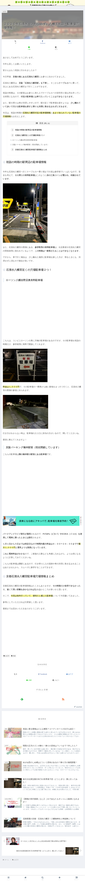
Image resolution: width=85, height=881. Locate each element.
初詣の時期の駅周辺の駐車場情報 (28, 130)
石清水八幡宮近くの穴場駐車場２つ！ (30, 135)
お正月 (7, 656)
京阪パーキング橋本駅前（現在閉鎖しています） (30, 144)
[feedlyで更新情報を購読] (22, 699)
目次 (41, 123)
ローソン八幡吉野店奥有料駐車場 (24, 140)
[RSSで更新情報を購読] (63, 699)
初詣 (14, 656)
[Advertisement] (42, 628)
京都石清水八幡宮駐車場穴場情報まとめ (31, 150)
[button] (56, 48)
